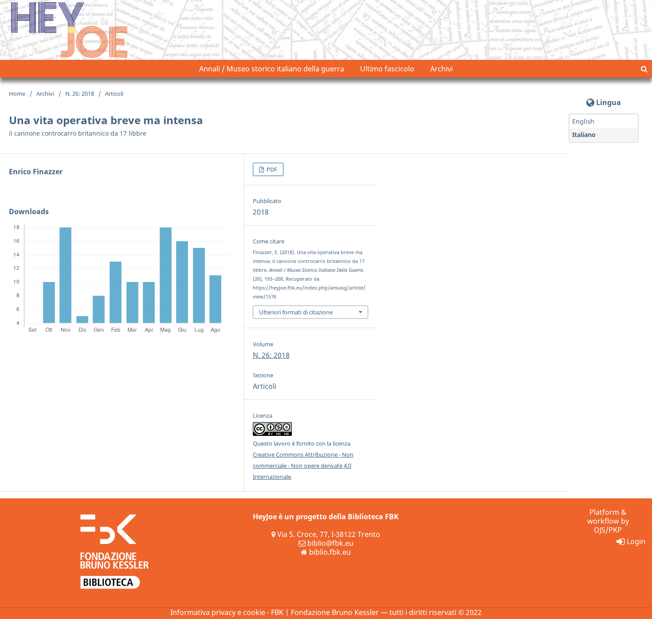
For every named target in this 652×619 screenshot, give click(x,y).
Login (636, 541)
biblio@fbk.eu (330, 543)
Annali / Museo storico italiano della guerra (271, 69)
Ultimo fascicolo (387, 69)
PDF (271, 169)
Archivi (441, 69)
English (583, 121)
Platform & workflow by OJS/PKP (608, 521)
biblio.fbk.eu (330, 552)
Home (17, 94)
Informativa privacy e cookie (217, 612)
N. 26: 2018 (79, 94)
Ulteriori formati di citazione (296, 312)
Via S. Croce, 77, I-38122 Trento (328, 534)
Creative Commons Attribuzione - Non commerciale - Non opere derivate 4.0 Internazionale (303, 466)
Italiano (584, 134)
